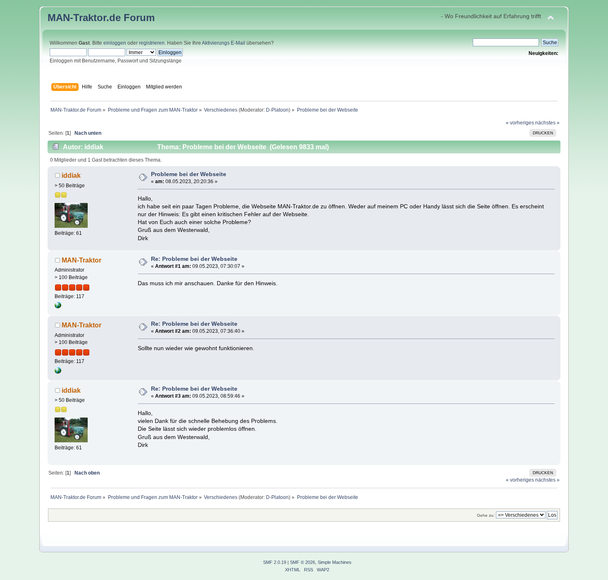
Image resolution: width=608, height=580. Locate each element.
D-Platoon (277, 109)
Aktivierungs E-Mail (223, 43)
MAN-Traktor (81, 260)
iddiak (71, 175)
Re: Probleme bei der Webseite (194, 259)
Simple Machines (335, 562)
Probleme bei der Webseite (188, 174)
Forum (139, 17)
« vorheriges (520, 123)
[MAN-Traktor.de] (58, 306)
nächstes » (547, 123)
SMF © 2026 (302, 562)
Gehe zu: (486, 515)
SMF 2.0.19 (274, 562)
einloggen (114, 43)
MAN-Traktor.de (84, 17)
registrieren (152, 43)
